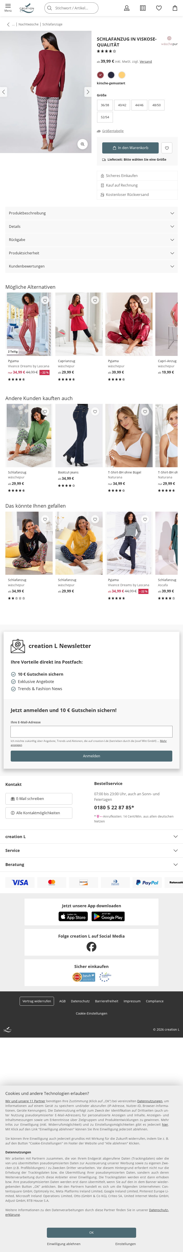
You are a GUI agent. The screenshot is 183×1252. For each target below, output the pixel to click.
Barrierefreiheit (106, 1001)
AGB (62, 1001)
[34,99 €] (79, 435)
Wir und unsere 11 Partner (25, 1101)
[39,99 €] (129, 324)
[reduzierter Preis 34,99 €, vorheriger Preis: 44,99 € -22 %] (129, 543)
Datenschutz (80, 1001)
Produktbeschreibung (27, 213)
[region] (91, 1169)
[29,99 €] (79, 324)
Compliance (155, 1001)
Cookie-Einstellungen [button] (91, 1013)
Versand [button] (146, 61)
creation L (15, 836)
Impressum (132, 1001)
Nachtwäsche (29, 24)
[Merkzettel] (159, 8)
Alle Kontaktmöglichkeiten (38, 812)
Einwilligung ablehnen (64, 1244)
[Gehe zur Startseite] (26, 8)
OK (91, 1232)
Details (15, 226)
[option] (100, 75)
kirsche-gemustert (111, 83)
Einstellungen (125, 1244)
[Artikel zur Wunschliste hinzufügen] (166, 147)
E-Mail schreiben (27, 800)
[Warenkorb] (175, 8)
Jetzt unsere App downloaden (91, 905)
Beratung (14, 864)
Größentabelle (113, 131)
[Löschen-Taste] (94, 8)
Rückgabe (17, 239)
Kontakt (13, 784)
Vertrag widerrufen (37, 1001)
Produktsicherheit (24, 253)
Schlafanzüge (52, 24)
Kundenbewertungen (27, 266)
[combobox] (78, 8)
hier (165, 1124)
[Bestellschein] (143, 8)
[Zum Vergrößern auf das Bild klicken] (82, 144)
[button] (8, 8)
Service (12, 850)
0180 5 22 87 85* (114, 807)
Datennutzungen (149, 1101)
